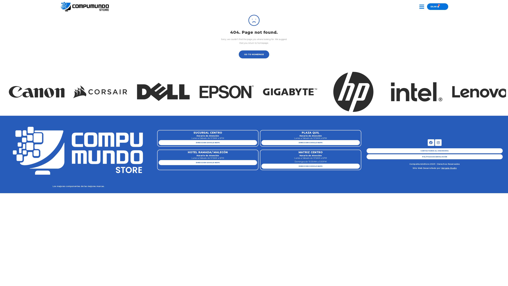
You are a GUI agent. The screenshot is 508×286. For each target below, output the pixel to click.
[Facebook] (431, 142)
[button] (5, 89)
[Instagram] (438, 142)
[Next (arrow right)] (11, 199)
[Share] (11, 195)
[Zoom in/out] (26, 195)
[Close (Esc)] (3, 195)
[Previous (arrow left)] (3, 199)
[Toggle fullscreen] (19, 195)
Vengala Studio (449, 168)
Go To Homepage (254, 54)
